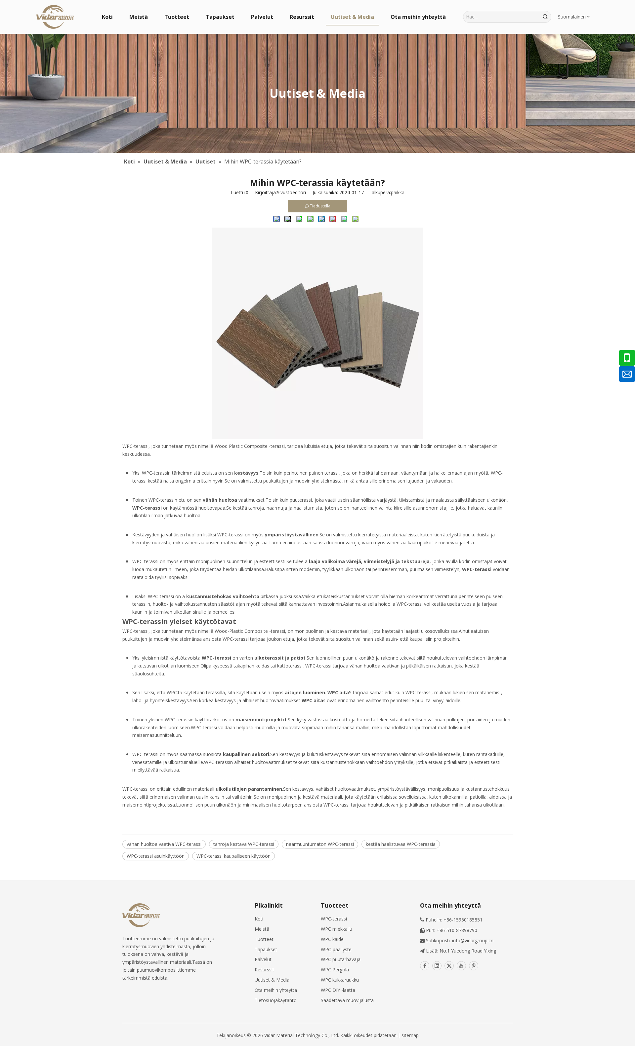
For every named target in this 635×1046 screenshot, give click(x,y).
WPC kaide (332, 939)
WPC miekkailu (336, 929)
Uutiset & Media (272, 980)
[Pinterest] (473, 965)
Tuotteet (264, 939)
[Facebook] (424, 965)
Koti (259, 919)
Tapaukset (266, 949)
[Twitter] (449, 965)
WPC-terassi (334, 919)
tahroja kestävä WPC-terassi (243, 844)
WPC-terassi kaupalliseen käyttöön (233, 856)
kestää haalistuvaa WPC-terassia (401, 844)
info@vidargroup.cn (472, 940)
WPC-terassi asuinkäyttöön (156, 856)
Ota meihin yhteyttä (276, 990)
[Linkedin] (437, 965)
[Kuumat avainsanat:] (545, 16)
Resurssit (264, 969)
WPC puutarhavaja (340, 959)
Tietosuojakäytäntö (276, 1000)
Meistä (262, 929)
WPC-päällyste (336, 949)
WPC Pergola (335, 969)
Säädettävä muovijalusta (347, 1000)
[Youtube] (461, 965)
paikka (397, 192)
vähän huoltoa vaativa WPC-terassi (164, 844)
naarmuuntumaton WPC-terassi (320, 844)
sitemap (410, 1035)
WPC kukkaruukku (340, 980)
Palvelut (263, 959)
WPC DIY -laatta (338, 990)
